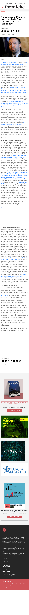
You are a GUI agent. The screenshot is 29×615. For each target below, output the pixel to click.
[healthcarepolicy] (14, 575)
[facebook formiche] (3, 581)
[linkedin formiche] (10, 581)
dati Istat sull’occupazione (9, 62)
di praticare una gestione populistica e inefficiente (12, 124)
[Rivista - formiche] (14, 562)
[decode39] (14, 570)
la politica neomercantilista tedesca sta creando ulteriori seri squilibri (14, 276)
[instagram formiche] (8, 581)
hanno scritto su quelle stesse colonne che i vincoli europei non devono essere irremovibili (13, 157)
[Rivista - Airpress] (14, 566)
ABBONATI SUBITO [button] (14, 410)
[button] (3, 7)
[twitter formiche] (5, 581)
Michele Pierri (5, 26)
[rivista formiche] (14, 496)
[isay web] (9, 587)
